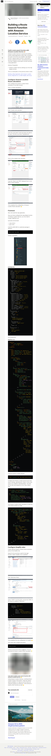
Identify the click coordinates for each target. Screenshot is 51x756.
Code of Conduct (20, 750)
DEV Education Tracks (23, 747)
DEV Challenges (9, 747)
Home (5, 747)
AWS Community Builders (24, 18)
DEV (29, 751)
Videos (18, 747)
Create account (46, 1)
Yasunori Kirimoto (14, 18)
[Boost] (2, 62)
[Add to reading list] (2, 58)
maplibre (26, 36)
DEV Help (29, 747)
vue (29, 36)
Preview (17, 696)
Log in (40, 1)
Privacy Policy (26, 750)
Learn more (43, 21)
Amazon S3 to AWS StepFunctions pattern (16, 725)
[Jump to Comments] (2, 54)
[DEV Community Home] (2, 1)
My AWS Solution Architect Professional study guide (43, 67)
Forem (14, 751)
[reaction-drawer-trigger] (2, 50)
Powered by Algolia (33, 1)
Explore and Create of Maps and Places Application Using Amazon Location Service (43, 49)
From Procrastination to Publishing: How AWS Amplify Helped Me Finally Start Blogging (43, 41)
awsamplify (20, 36)
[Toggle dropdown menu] (34, 704)
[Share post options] (2, 65)
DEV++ (14, 747)
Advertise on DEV (35, 747)
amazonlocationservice (13, 36)
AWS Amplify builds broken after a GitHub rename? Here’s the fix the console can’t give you (43, 32)
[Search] (5, 1)
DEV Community (10, 746)
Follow (43, 10)
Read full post (11, 737)
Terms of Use (31, 750)
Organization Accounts (42, 747)
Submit (12, 696)
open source (19, 751)
